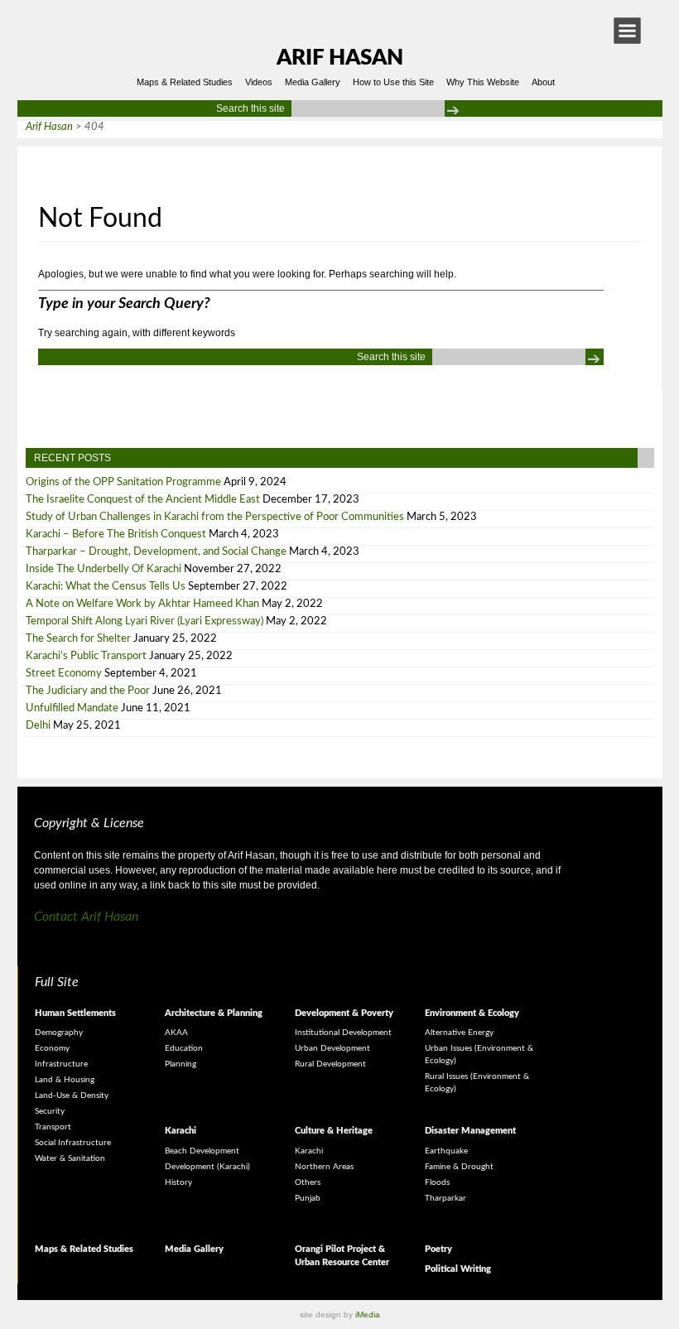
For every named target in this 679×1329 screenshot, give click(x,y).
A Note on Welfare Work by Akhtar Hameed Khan (142, 604)
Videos (258, 82)
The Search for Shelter (78, 638)
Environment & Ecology (472, 1013)
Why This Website (482, 82)
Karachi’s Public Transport (86, 656)
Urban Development (332, 1048)
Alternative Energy (459, 1032)
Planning (180, 1064)
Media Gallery (312, 82)
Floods (437, 1182)
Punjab (307, 1198)
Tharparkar (445, 1198)
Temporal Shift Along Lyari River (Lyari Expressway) (144, 621)
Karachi (180, 1130)
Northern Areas (324, 1167)
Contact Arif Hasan (86, 916)
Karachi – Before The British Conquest (116, 534)
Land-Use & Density (71, 1095)
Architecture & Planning (213, 1013)
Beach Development (202, 1151)
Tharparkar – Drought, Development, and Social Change (156, 552)
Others (307, 1182)
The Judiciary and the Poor (88, 691)
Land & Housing (64, 1080)
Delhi (38, 725)
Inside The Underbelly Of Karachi (103, 569)
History (178, 1182)
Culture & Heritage (334, 1130)
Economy (52, 1048)
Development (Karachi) (207, 1167)
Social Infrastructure (73, 1143)
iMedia (367, 1314)
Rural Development (330, 1064)
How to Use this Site (393, 82)
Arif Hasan (340, 58)
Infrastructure (61, 1064)
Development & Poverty (344, 1013)
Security (50, 1111)
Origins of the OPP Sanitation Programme (123, 482)
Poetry (438, 1249)
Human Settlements (75, 1013)
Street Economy (64, 673)
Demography (59, 1032)
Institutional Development (343, 1032)
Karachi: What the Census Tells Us (105, 586)
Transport (53, 1127)
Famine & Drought (459, 1167)
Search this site (250, 108)
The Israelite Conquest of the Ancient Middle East (143, 499)
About (543, 82)
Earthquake (446, 1151)
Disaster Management (470, 1130)
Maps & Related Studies (185, 82)
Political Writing (458, 1269)
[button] (627, 30)
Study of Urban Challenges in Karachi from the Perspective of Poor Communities (215, 517)
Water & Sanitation (70, 1158)
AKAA (176, 1032)
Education (184, 1048)
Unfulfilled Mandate (72, 708)
